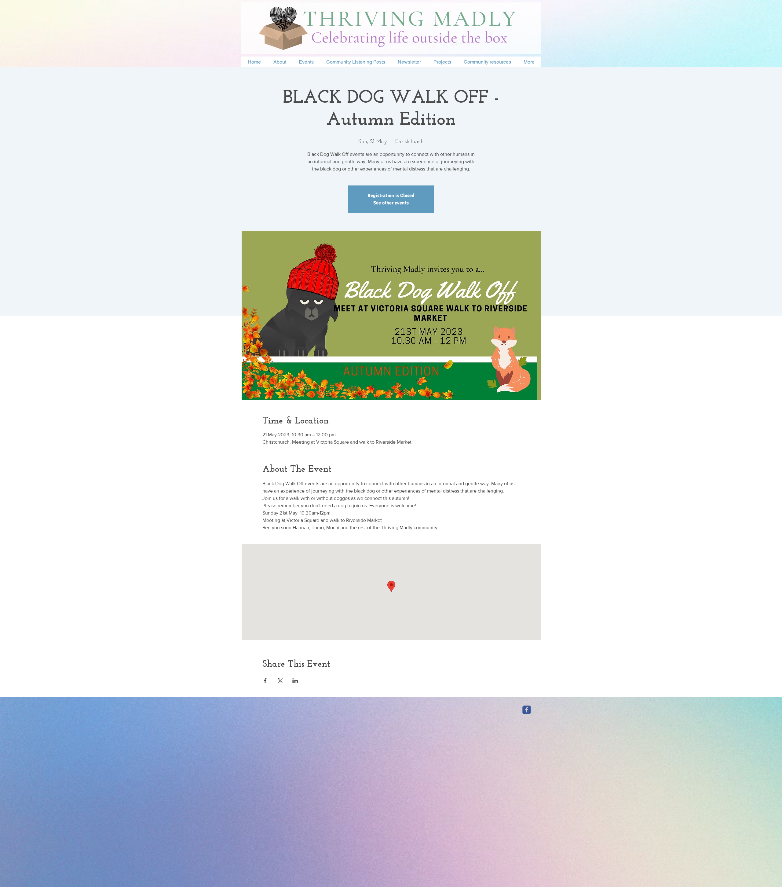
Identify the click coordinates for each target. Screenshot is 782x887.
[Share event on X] (280, 680)
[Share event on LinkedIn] (295, 680)
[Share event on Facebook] (265, 680)
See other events (391, 203)
